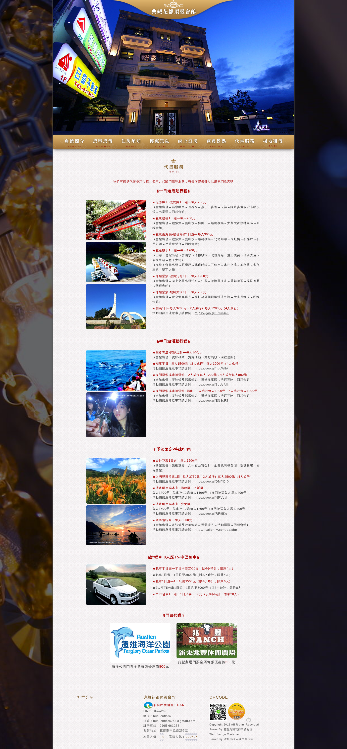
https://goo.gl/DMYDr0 (212, 481)
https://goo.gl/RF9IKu (211, 513)
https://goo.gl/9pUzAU (211, 384)
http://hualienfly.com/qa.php (216, 529)
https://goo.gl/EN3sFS (211, 400)
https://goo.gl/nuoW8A (211, 368)
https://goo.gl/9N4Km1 (212, 313)
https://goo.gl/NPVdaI (211, 497)
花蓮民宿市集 (244, 739)
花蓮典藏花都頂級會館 (238, 729)
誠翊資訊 (229, 739)
